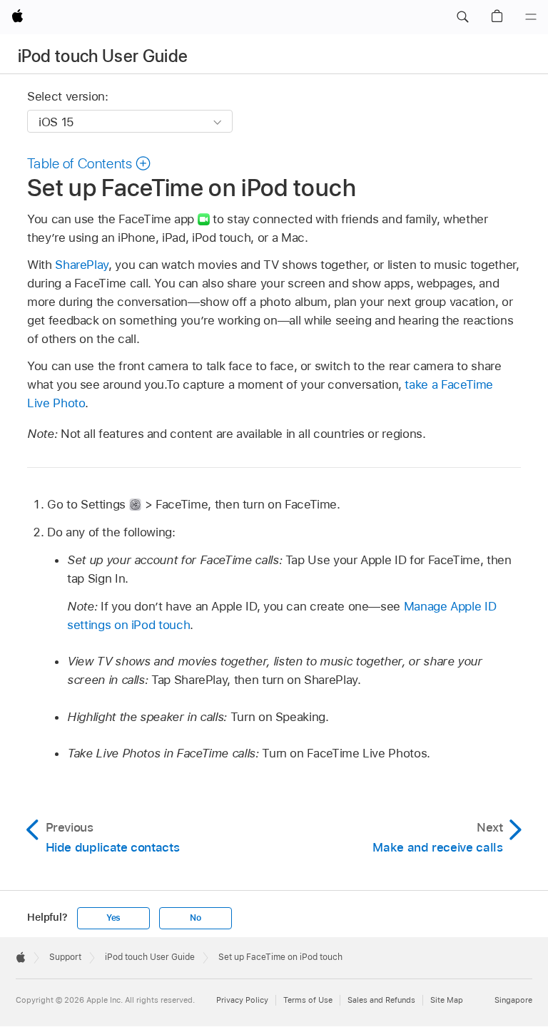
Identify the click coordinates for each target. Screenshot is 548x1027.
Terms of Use (308, 1000)
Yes (113, 918)
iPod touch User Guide (103, 56)
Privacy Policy (242, 1000)
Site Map (446, 1000)
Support (65, 957)
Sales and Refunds (381, 1000)
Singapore (513, 1000)
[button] (462, 17)
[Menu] (531, 17)
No (195, 918)
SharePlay (81, 264)
